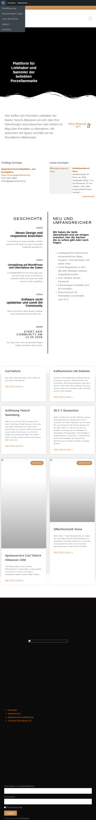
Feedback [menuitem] (6, 29)
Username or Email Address (19, 786)
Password (9, 796)
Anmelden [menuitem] (12, 3)
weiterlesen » (14, 386)
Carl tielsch (12, 371)
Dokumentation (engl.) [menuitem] (12, 13)
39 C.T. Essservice (66, 410)
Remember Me (14, 807)
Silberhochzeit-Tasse (68, 529)
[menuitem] (3, 3)
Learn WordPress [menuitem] (10, 19)
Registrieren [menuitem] (22, 3)
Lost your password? (12, 818)
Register (25, 818)
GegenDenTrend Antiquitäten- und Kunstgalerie (18, 170)
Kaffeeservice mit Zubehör (72, 371)
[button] (90, 18)
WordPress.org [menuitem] (9, 8)
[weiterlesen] (88, 196)
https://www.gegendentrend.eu (15, 175)
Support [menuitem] (6, 24)
